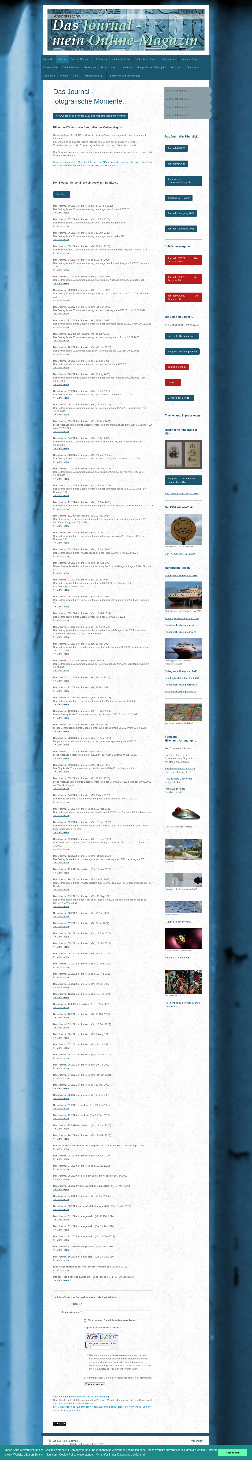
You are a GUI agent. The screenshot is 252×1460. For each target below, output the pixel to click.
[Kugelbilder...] (183, 849)
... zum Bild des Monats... (178, 921)
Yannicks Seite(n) (177, 366)
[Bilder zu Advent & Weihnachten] (183, 938)
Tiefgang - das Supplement (182, 351)
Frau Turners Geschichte (178, 778)
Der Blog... (61, 194)
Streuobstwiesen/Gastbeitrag (180, 768)
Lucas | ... (173, 382)
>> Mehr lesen (61, 212)
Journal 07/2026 (176, 148)
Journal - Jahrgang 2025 (181, 228)
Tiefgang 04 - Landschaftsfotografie (179, 181)
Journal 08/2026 (176, 163)
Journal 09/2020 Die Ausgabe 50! (183, 297)
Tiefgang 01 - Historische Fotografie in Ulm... (181, 480)
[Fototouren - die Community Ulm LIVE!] (183, 880)
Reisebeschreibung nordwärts (181, 625)
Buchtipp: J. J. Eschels (177, 755)
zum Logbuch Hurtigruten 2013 (182, 678)
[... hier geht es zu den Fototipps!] (183, 811)
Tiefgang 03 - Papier (179, 197)
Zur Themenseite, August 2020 (182, 493)
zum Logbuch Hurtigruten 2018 (182, 618)
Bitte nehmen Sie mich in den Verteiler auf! (112, 1320)
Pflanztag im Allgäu (175, 788)
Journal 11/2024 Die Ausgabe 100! (183, 260)
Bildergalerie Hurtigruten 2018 (181, 575)
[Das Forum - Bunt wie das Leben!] (183, 712)
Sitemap (73, 1440)
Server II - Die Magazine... (182, 336)
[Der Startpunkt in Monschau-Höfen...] (183, 529)
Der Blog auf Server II (179, 397)
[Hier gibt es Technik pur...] (183, 982)
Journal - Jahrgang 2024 (181, 213)
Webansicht (196, 1440)
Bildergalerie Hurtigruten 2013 (181, 671)
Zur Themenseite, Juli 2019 (180, 553)
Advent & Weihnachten (177, 957)
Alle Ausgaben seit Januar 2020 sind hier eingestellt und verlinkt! (91, 115)
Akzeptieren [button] (233, 1452)
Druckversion (60, 1440)
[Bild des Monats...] (183, 907)
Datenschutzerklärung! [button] (131, 1454)
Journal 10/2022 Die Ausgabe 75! (182, 279)
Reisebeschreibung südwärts (180, 631)
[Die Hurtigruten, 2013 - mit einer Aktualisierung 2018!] (183, 648)
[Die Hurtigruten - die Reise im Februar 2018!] (183, 595)
